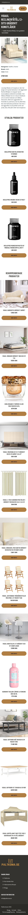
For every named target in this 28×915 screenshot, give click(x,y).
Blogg (6, 888)
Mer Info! (14, 81)
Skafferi (11, 67)
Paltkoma (7, 878)
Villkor (19, 910)
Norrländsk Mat (8, 881)
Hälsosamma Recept (10, 884)
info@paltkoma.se (6, 2)
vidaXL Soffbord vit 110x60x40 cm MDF (14, 787)
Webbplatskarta (21, 912)
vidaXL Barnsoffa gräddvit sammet (14, 310)
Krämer (16, 67)
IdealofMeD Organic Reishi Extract (14, 200)
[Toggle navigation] (3, 8)
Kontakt (14, 910)
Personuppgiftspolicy (8, 912)
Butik (23, 8)
